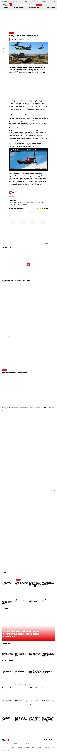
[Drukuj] (3, 51)
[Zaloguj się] (45, 5)
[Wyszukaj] (29, 5)
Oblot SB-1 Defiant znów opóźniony (21, 127)
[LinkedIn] (49, 740)
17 (3, 48)
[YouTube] (52, 740)
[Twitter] (47, 740)
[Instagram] (54, 740)
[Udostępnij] (3, 56)
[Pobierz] (3, 54)
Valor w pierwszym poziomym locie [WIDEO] (23, 114)
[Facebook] (45, 740)
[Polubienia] (3, 44)
